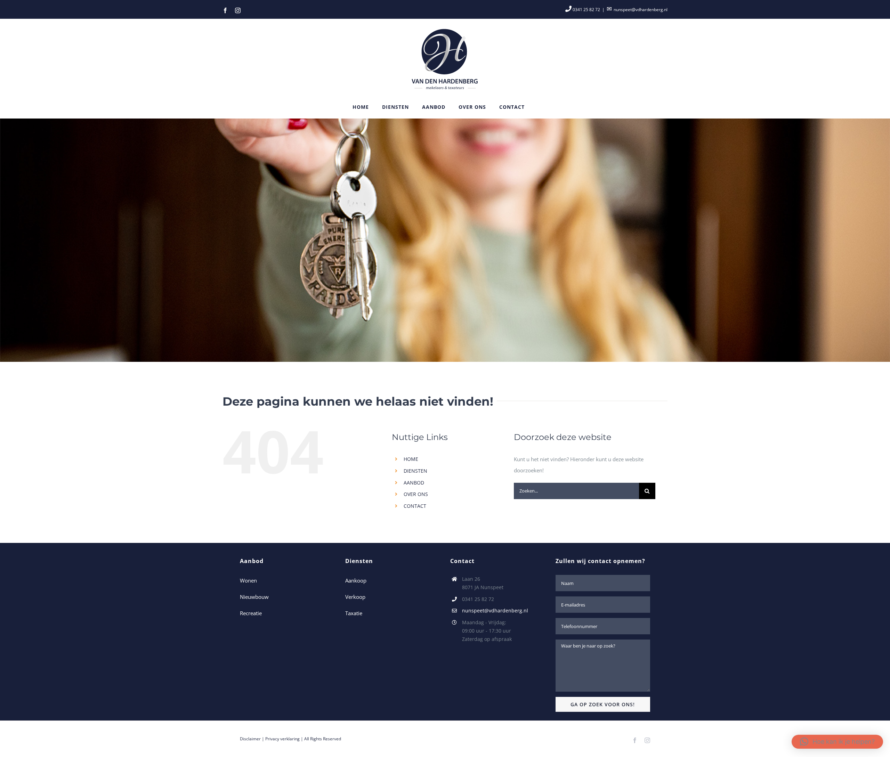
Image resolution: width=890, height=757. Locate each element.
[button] (837, 742)
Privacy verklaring (282, 739)
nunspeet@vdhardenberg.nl (641, 10)
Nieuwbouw (254, 596)
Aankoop (355, 580)
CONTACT (415, 506)
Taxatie (353, 613)
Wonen (248, 580)
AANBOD (414, 482)
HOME (411, 459)
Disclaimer (250, 739)
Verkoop (355, 596)
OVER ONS (416, 494)
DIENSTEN (415, 470)
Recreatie (251, 613)
